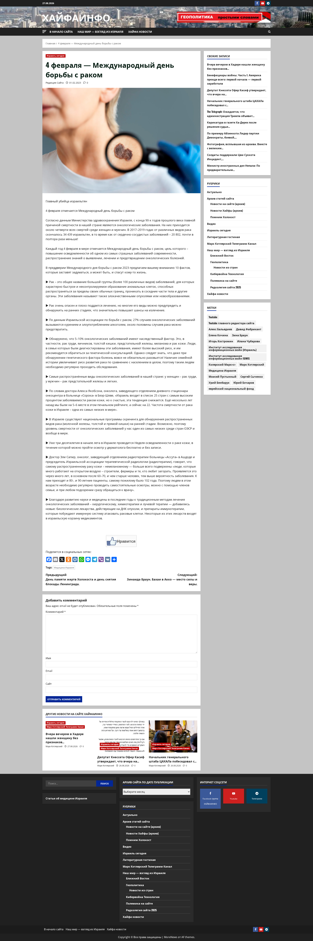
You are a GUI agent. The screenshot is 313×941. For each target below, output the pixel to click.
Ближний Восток (222, 255)
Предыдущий (81, 579)
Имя (48, 658)
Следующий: (162, 579)
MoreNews (170, 937)
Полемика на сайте (223, 281)
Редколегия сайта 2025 (225, 287)
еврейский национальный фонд (231, 389)
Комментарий (56, 612)
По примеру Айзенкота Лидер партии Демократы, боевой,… (233, 135)
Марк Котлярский (54, 746)
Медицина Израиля (64, 567)
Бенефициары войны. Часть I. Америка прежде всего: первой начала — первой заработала (234, 79)
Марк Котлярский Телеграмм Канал (65, 726)
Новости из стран (226, 267)
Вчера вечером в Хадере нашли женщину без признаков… (65, 738)
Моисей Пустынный (222, 376)
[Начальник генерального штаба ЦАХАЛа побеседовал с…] (173, 736)
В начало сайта (61, 32)
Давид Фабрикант (248, 329)
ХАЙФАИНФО (76, 17)
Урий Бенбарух (219, 382)
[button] (44, 31)
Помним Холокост (223, 217)
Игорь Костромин (221, 341)
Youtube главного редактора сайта (231, 323)
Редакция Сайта (55, 82)
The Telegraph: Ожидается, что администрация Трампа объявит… (230, 114)
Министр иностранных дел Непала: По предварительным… (233, 168)
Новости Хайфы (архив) (226, 210)
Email (49, 671)
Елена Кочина (218, 335)
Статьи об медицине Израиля (66, 798)
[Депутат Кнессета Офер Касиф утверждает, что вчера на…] (121, 736)
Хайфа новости (140, 32)
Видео (211, 224)
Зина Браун (240, 335)
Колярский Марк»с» (222, 364)
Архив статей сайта (220, 199)
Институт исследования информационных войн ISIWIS (229, 357)
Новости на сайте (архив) (227, 204)
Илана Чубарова (248, 341)
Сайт (49, 684)
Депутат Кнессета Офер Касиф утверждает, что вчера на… (120, 759)
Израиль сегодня (56, 55)
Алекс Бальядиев (220, 329)
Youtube (213, 317)
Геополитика (219, 262)
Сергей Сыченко (251, 376)
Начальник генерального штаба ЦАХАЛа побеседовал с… (172, 759)
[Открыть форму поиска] (269, 32)
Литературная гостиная (223, 237)
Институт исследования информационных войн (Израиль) (232, 348)
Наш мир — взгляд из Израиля (100, 32)
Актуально (214, 192)
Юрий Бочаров (243, 382)
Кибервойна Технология (227, 274)
